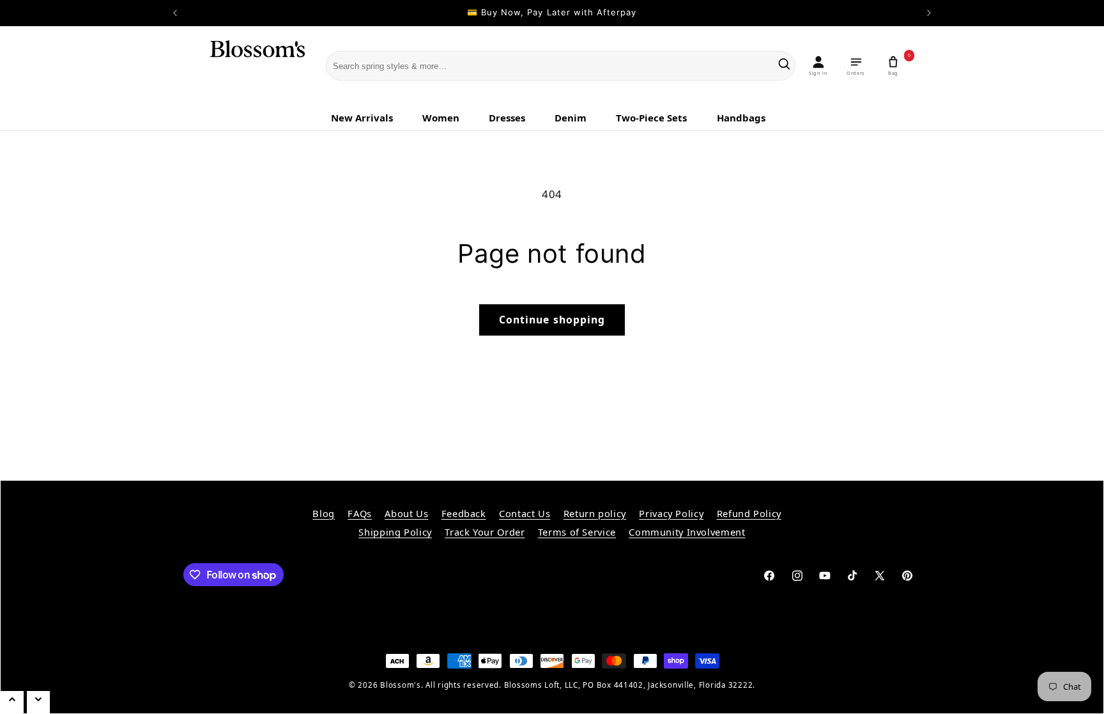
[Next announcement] (929, 13)
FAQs (360, 513)
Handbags (741, 117)
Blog (323, 513)
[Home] (249, 66)
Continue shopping (552, 320)
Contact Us (524, 513)
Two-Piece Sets (651, 117)
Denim (570, 117)
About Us (406, 513)
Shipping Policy (394, 531)
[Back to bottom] (38, 702)
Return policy (595, 513)
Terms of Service (577, 531)
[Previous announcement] (175, 13)
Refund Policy (749, 513)
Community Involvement (687, 531)
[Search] (784, 66)
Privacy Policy (671, 513)
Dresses (507, 117)
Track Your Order (485, 531)
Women (440, 117)
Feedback (463, 513)
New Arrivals (362, 117)
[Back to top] (12, 702)
